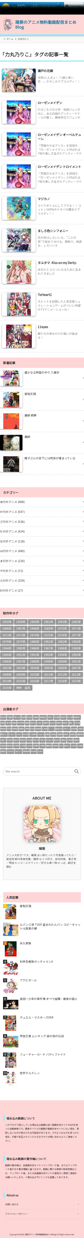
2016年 (34, 681)
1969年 (48, 628)
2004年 (34, 668)
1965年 (76, 622)
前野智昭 (60, 734)
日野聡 (47, 734)
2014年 (7, 681)
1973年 (20, 635)
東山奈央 (57, 740)
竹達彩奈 (42, 740)
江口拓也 (73, 746)
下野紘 (27, 729)
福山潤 (23, 717)
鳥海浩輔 (74, 729)
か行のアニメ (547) (12, 512)
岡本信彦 (3, 729)
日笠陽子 (63, 717)
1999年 (48, 661)
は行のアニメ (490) (12, 551)
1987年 (48, 648)
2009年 (20, 674)
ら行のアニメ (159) (12, 580)
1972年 (7, 635)
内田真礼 (63, 740)
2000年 (62, 661)
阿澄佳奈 (10, 740)
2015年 (20, 681)
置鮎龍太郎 (58, 729)
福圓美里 (49, 746)
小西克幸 (53, 734)
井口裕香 (29, 740)
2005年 (48, 668)
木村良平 (16, 746)
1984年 (7, 648)
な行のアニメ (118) (12, 541)
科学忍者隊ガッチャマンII (36, 962)
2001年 (76, 661)
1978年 (7, 642)
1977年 (76, 635)
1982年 (62, 642)
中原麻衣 (55, 746)
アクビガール (28, 980)
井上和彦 (45, 729)
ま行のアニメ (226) (12, 561)
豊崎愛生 (21, 729)
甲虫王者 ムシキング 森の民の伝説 (42, 1036)
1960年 (34, 622)
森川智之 (52, 723)
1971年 (76, 628)
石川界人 (40, 751)
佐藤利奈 (16, 740)
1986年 (34, 648)
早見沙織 (77, 723)
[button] (76, 771)
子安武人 (39, 723)
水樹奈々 (3, 740)
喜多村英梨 (20, 723)
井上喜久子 (11, 734)
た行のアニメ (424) (12, 531)
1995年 (76, 655)
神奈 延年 (23, 688)
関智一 (71, 723)
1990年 (7, 655)
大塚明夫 (42, 746)
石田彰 (14, 723)
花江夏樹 (23, 746)
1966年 (7, 628)
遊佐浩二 (67, 746)
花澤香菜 (10, 717)
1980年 (34, 642)
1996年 (7, 661)
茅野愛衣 (46, 723)
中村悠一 (50, 717)
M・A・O (51, 729)
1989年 (76, 648)
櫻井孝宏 (3, 717)
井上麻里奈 (32, 734)
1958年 (20, 622)
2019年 (76, 681)
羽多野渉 (36, 746)
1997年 (20, 661)
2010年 (34, 674)
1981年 (48, 642)
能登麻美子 (43, 717)
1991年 (20, 655)
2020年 (7, 688)
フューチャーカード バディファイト (43, 1054)
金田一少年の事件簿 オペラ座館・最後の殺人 (48, 999)
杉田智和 (36, 717)
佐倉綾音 (38, 729)
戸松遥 (9, 729)
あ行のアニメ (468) (12, 502)
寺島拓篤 (3, 746)
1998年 (34, 661)
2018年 (62, 681)
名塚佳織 (70, 740)
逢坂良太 (73, 734)
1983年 (76, 642)
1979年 (20, 642)
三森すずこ (18, 751)
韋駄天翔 (25, 906)
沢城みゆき (17, 717)
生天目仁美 (49, 740)
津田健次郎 (80, 734)
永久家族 (25, 943)
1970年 (62, 628)
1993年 (48, 655)
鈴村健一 (66, 734)
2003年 (20, 668)
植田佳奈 (76, 740)
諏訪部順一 (77, 717)
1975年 (48, 635)
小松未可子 (10, 751)
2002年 (7, 668)
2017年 (48, 681)
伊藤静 (27, 723)
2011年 (48, 674)
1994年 (62, 655)
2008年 (7, 674)
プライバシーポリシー (16, 1213)
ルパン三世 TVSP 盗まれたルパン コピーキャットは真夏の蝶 (50, 927)
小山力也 (29, 746)
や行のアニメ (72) (11, 571)
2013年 (76, 674)
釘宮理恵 (57, 717)
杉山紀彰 (80, 746)
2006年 (62, 668)
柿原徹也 (23, 740)
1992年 (34, 655)
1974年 (34, 635)
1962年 (48, 622)
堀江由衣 (29, 717)
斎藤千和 (36, 740)
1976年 (62, 635)
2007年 (76, 668)
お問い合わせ (12, 1204)
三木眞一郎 (40, 734)
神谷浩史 (33, 723)
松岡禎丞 (15, 729)
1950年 (7, 622)
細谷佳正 (66, 723)
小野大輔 (8, 723)
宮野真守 (59, 723)
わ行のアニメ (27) (11, 590)
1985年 (20, 648)
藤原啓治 (10, 746)
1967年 (20, 628)
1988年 (62, 648)
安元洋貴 (26, 734)
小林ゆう (19, 734)
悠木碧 (32, 729)
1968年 (34, 628)
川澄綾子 (80, 729)
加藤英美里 (26, 751)
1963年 (62, 622)
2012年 (62, 674)
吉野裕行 (3, 751)
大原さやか (66, 729)
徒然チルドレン (30, 1073)
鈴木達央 (33, 751)
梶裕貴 (2, 723)
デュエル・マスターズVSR (36, 1017)
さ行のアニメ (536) (12, 522)
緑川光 (61, 746)
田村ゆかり (4, 734)
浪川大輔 (70, 717)
